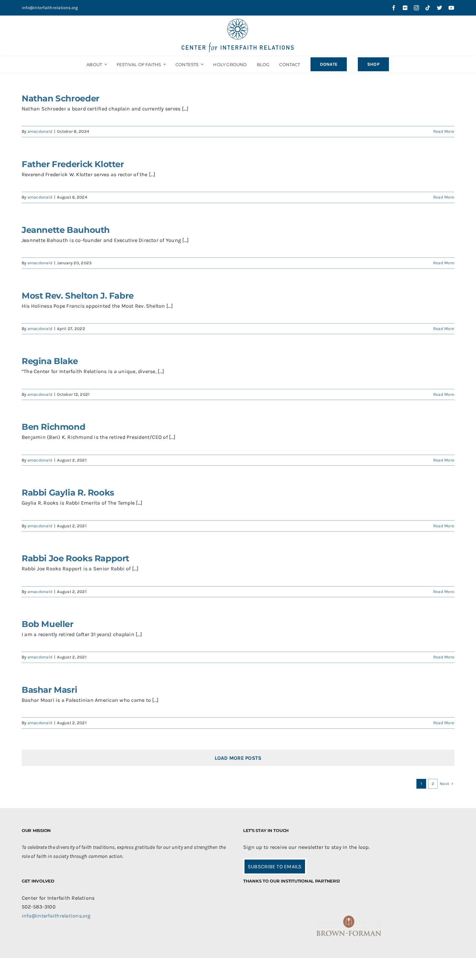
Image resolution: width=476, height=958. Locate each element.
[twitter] (439, 7)
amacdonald (40, 131)
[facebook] (393, 7)
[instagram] (416, 7)
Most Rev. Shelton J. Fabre (78, 296)
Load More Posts (238, 758)
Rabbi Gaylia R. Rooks (68, 492)
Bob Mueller (48, 624)
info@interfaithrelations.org (50, 7)
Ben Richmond (53, 427)
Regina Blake (50, 361)
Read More (443, 131)
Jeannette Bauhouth (66, 230)
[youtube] (451, 7)
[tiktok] (427, 7)
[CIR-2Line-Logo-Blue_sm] (238, 21)
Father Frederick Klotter (73, 164)
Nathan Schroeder (60, 98)
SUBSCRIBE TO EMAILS (275, 866)
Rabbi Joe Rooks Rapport (75, 558)
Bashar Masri (49, 690)
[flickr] (405, 7)
